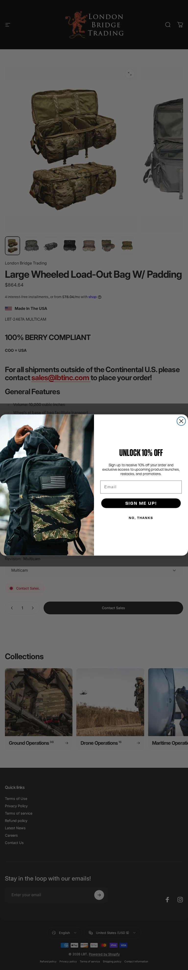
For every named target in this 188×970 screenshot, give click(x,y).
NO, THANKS (141, 518)
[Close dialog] (181, 421)
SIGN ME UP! (141, 503)
